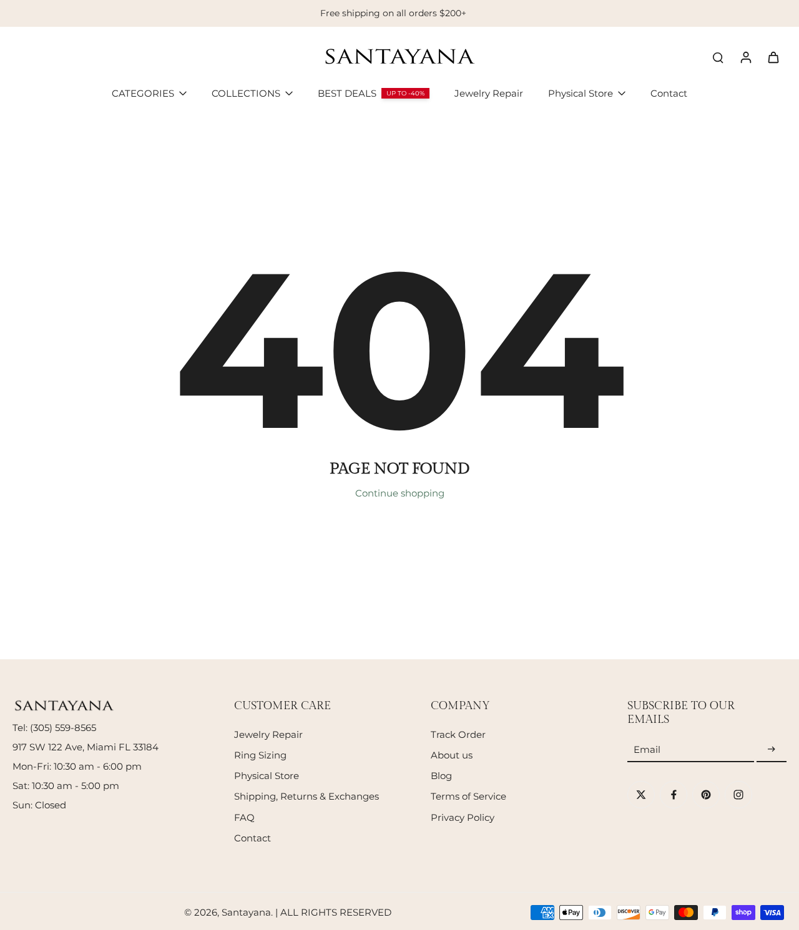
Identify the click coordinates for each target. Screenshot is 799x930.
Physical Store (266, 776)
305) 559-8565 (64, 728)
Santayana (246, 912)
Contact (252, 838)
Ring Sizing (260, 755)
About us (452, 755)
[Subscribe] (772, 749)
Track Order (458, 734)
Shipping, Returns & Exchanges (306, 796)
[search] (718, 56)
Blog (441, 776)
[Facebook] (673, 794)
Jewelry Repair (268, 734)
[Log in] (745, 56)
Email (647, 749)
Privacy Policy (462, 817)
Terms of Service (468, 796)
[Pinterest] (706, 794)
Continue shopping (399, 493)
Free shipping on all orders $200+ (393, 13)
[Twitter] (641, 794)
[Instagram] (738, 794)
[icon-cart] (773, 56)
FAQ (244, 817)
